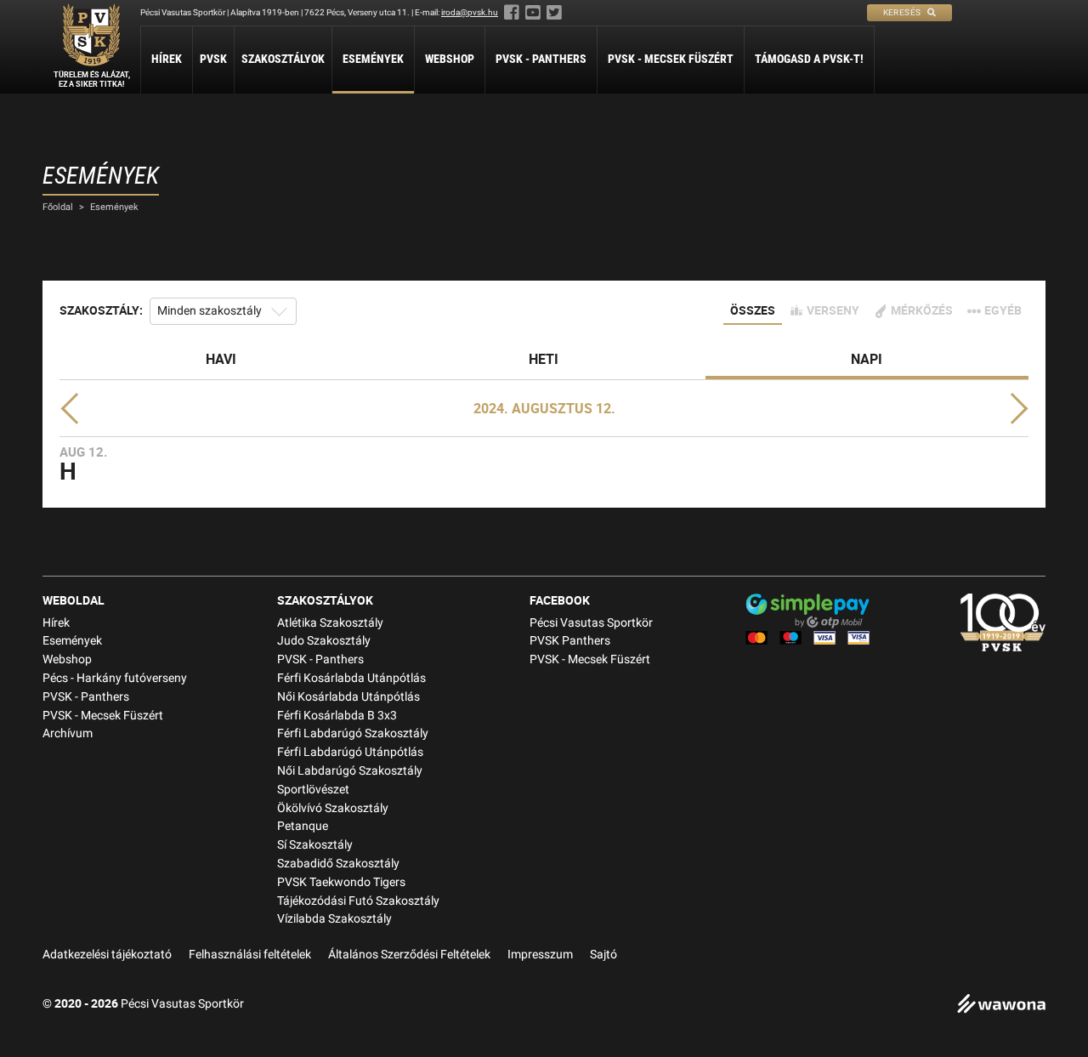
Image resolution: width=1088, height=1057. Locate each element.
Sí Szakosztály (315, 845)
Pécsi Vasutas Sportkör (591, 623)
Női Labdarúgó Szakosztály (349, 771)
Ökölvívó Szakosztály (332, 808)
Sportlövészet (313, 789)
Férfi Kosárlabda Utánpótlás (351, 678)
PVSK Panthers (570, 641)
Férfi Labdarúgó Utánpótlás (350, 752)
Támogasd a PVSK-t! (809, 58)
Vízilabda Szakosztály (334, 919)
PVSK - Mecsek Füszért (671, 58)
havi (221, 358)
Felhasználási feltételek (250, 954)
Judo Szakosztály (324, 641)
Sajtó (603, 954)
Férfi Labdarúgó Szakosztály (352, 733)
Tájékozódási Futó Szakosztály (358, 901)
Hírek (166, 58)
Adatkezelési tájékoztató (107, 954)
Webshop (449, 58)
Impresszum (540, 954)
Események (373, 58)
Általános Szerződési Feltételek (409, 954)
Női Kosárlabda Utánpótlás (348, 697)
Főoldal (57, 207)
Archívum (67, 733)
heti (543, 358)
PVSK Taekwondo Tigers (341, 882)
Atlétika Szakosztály (330, 623)
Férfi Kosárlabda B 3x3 (337, 715)
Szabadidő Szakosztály (338, 863)
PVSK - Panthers (541, 58)
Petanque (302, 826)
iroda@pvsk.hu (469, 12)
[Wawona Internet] (1001, 1005)
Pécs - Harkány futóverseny (114, 678)
